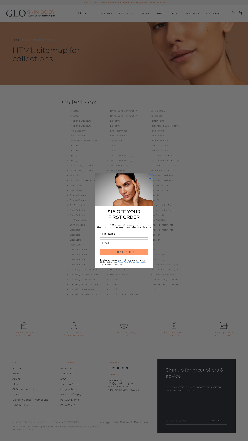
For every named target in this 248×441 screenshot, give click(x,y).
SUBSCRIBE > (124, 252)
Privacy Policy (123, 262)
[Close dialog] (150, 176)
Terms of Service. (136, 262)
